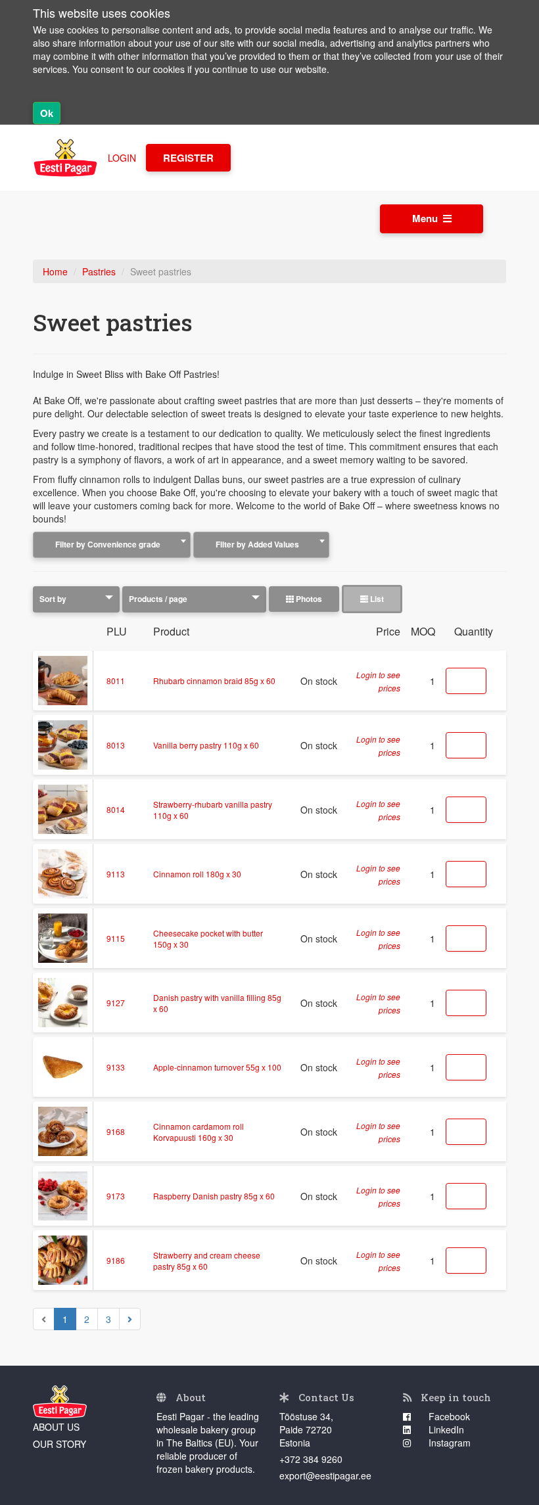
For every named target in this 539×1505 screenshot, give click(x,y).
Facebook (448, 1416)
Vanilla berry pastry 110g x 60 (206, 745)
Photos (308, 599)
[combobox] (112, 545)
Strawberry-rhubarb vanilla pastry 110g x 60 (212, 810)
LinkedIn (445, 1429)
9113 (115, 873)
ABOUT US (56, 1426)
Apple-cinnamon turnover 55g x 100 (217, 1067)
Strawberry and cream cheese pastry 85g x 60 (206, 1260)
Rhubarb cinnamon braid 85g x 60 (214, 680)
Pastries (99, 271)
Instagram (448, 1442)
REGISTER (188, 157)
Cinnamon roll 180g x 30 (197, 873)
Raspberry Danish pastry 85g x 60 (214, 1195)
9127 (115, 1002)
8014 (115, 809)
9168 (115, 1131)
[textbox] (112, 544)
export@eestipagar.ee (325, 1475)
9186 (115, 1260)
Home (55, 271)
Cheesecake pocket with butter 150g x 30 (208, 938)
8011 (115, 680)
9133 (115, 1067)
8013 (115, 745)
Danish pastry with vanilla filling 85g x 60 (217, 1003)
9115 (115, 938)
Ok (46, 113)
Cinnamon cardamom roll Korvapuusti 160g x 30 (198, 1132)
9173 (115, 1195)
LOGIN (122, 157)
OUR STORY (59, 1443)
